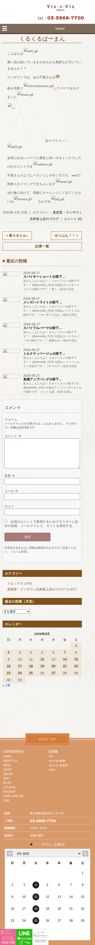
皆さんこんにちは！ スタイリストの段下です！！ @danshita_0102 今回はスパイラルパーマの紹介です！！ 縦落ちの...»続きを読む (51, 336)
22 (76, 666)
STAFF (7, 769)
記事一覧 (42, 246)
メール (11, 491)
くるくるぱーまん (42, 39)
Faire (52, 769)
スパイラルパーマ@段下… (42, 328)
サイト (9, 506)
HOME (7, 756)
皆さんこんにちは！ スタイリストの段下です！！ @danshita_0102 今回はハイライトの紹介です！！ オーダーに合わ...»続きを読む (51, 310)
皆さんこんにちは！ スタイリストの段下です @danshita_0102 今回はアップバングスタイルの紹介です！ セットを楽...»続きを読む (52, 387)
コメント (12, 436)
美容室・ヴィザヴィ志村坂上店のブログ (36, 589)
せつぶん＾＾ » (66, 235)
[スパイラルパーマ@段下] (12, 327)
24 (20, 673)
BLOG (7, 782)
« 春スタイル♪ (17, 235)
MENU (7, 765)
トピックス (15, 583)
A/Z (51, 756)
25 (31, 673)
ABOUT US (10, 760)
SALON (8, 774)
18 (31, 666)
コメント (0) (73, 219)
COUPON (9, 787)
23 (8, 673)
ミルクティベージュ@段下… (44, 353)
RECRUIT (9, 791)
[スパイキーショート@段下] (12, 276)
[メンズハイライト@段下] (12, 301)
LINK (6, 800)
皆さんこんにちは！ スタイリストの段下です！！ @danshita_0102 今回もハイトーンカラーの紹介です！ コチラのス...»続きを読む (51, 362)
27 (53, 673)
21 (65, 666)
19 (42, 666)
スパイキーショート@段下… (44, 276)
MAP (6, 778)
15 (76, 659)
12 (42, 659)
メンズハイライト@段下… (42, 302)
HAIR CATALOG (13, 796)
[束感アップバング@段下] (12, 378)
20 (53, 666)
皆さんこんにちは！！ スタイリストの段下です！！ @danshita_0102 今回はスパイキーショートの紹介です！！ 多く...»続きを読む (51, 285)
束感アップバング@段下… (42, 379)
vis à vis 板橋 (57, 760)
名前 (9, 475)
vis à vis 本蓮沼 (58, 765)
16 (8, 666)
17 (20, 666)
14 (65, 659)
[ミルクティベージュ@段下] (12, 353)
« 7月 (6, 685)
